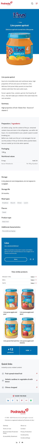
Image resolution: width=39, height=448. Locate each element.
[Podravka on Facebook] (19, 442)
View (27, 350)
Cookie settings (25, 438)
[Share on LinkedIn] (8, 400)
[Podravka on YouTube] (22, 442)
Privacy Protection (26, 431)
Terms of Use (7, 428)
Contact (23, 428)
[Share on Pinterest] (22, 400)
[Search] (32, 3)
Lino (20, 22)
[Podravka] (6, 4)
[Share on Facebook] (13, 400)
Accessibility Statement (10, 436)
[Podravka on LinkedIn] (16, 442)
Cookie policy (25, 435)
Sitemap (5, 425)
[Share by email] (26, 400)
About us (23, 425)
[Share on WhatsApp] (31, 400)
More (15, 259)
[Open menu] (37, 3)
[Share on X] (17, 400)
